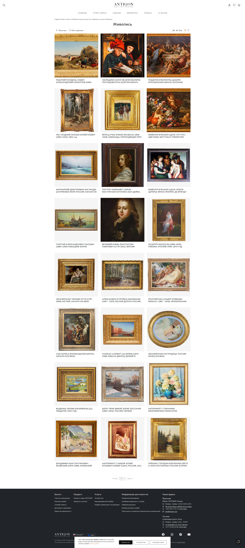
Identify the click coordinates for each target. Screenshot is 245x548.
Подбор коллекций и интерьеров (107, 505)
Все (180, 30)
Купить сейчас (100, 13)
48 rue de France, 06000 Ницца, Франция (180, 507)
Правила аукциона (128, 505)
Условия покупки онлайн (131, 508)
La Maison (162, 13)
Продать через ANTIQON (83, 498)
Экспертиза (99, 498)
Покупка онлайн (60, 501)
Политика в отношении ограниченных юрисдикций (141, 511)
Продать (148, 13)
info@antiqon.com (171, 512)
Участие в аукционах (62, 498)
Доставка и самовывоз (62, 508)
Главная (57, 19)
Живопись (109, 19)
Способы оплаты (60, 505)
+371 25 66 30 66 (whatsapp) (175, 527)
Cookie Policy (181, 542)
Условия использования (130, 498)
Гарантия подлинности (62, 511)
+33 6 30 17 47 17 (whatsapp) (176, 509)
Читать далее (94, 544)
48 (177, 30)
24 (173, 30)
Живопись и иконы (98, 19)
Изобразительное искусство (81, 19)
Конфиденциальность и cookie (133, 501)
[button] (185, 30)
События (117, 13)
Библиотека (132, 13)
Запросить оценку (80, 501)
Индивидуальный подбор (104, 501)
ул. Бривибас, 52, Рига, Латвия (176, 525)
